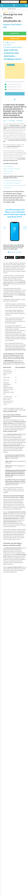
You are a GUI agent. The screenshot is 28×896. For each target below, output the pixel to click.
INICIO (3, 8)
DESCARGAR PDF (7, 44)
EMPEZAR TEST (15, 33)
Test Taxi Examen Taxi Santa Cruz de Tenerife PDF (15, 185)
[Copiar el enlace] (11, 42)
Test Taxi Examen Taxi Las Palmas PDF (12, 183)
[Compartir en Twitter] (5, 42)
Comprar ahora (14, 38)
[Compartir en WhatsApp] (9, 42)
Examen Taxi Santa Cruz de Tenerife (12, 168)
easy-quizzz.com (9, 360)
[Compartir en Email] (7, 42)
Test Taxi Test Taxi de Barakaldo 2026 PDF (13, 180)
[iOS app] (9, 257)
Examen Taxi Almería (8, 171)
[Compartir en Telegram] (13, 42)
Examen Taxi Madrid (8, 166)
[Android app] (20, 257)
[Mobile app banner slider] (8, 252)
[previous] (4, 227)
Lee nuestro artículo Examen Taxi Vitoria (13, 47)
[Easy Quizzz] (14, 5)
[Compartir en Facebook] (3, 42)
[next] (25, 227)
